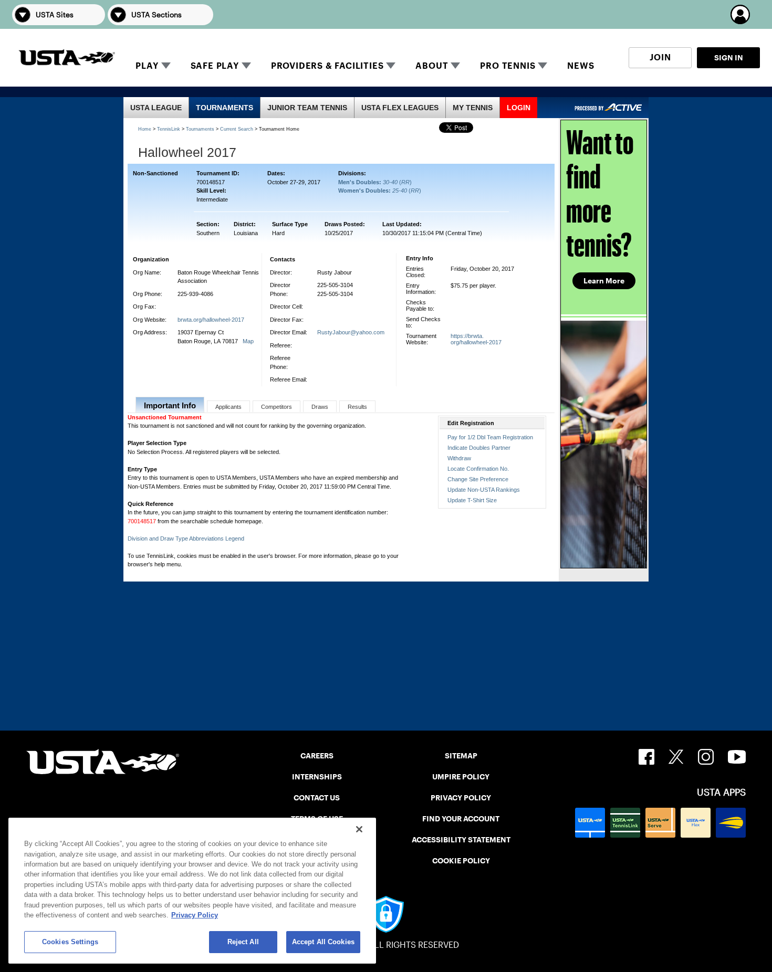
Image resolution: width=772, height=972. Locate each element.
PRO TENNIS (507, 66)
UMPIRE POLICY (460, 776)
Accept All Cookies (323, 942)
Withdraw (459, 458)
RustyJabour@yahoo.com (350, 332)
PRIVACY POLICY (461, 797)
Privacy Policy (194, 916)
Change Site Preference (477, 479)
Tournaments (200, 129)
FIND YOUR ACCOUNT (460, 818)
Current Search (236, 129)
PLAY (146, 66)
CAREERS (316, 755)
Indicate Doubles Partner (478, 448)
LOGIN (518, 107)
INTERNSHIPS (317, 776)
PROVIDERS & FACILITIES (327, 66)
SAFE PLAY (215, 66)
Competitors (276, 407)
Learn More (603, 280)
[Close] (359, 829)
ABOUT (431, 66)
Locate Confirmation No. (478, 469)
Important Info (170, 405)
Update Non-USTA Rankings (483, 490)
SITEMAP (461, 755)
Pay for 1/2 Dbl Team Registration (490, 437)
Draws (319, 407)
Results (357, 407)
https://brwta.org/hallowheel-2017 (476, 339)
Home (144, 129)
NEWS (580, 66)
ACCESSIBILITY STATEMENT (461, 839)
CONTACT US (317, 797)
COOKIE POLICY (461, 860)
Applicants (228, 407)
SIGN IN (728, 57)
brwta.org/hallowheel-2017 (211, 319)
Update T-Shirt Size (472, 500)
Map (248, 341)
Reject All (243, 942)
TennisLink (168, 129)
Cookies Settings (70, 942)
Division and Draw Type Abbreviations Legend (186, 538)
